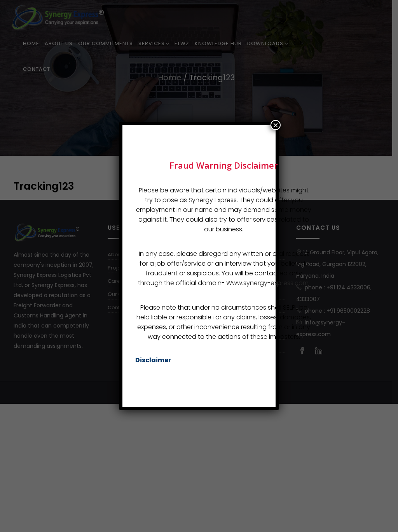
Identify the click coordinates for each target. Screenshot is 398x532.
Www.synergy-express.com (267, 282)
